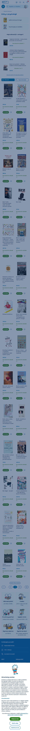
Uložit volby (15, 723)
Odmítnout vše (15, 727)
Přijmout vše (15, 719)
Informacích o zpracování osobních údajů (18, 714)
